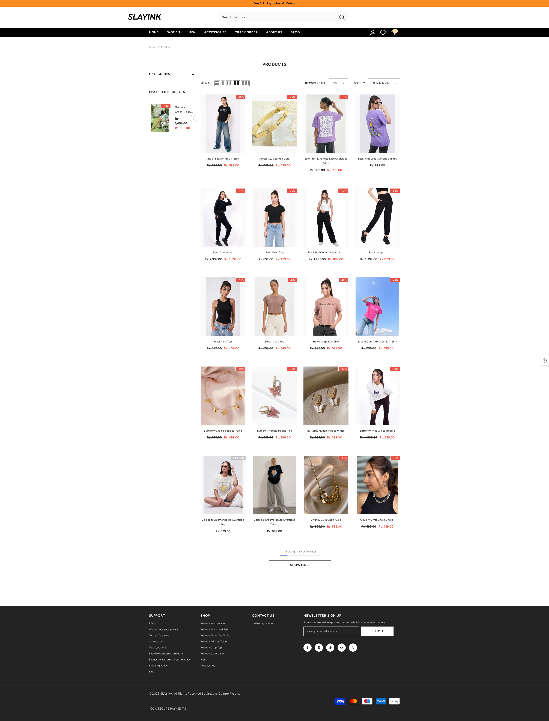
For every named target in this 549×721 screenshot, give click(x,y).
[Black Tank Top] (223, 306)
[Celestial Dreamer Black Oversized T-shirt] (274, 485)
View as (206, 83)
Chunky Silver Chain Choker (377, 519)
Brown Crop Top (274, 341)
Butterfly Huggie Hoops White (326, 430)
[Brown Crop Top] (274, 306)
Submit (377, 631)
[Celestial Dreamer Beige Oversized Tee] (223, 485)
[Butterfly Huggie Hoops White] (325, 396)
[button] (149, 118)
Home (152, 47)
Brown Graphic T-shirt (325, 341)
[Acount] (373, 32)
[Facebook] (307, 647)
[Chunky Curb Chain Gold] (325, 485)
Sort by (359, 83)
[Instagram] (319, 647)
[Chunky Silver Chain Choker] (377, 485)
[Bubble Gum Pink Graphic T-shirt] (377, 306)
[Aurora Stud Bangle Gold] (274, 123)
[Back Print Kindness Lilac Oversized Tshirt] (325, 123)
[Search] (283, 17)
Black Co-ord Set (223, 252)
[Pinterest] (330, 647)
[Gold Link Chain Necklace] (160, 118)
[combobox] (277, 17)
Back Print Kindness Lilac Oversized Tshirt (326, 161)
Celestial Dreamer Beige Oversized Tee (223, 522)
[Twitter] (353, 647)
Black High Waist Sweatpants (326, 252)
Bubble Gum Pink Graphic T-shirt (377, 341)
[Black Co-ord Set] (223, 217)
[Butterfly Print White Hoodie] (377, 396)
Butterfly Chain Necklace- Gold (223, 430)
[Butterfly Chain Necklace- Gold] (223, 396)
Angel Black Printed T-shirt (223, 158)
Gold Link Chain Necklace (184, 109)
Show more (300, 565)
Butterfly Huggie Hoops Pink (274, 430)
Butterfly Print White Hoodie (377, 430)
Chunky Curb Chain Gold (326, 519)
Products (166, 47)
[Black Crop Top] (274, 217)
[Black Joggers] (377, 217)
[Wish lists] (383, 32)
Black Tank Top (223, 341)
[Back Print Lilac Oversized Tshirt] (377, 123)
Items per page (315, 83)
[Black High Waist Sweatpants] (325, 217)
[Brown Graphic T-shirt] (325, 306)
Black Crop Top (274, 252)
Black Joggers (377, 252)
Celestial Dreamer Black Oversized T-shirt (275, 522)
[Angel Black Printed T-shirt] (223, 123)
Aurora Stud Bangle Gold (274, 158)
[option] (171, 118)
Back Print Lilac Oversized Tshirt (377, 158)
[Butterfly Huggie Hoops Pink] (274, 396)
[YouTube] (342, 647)
